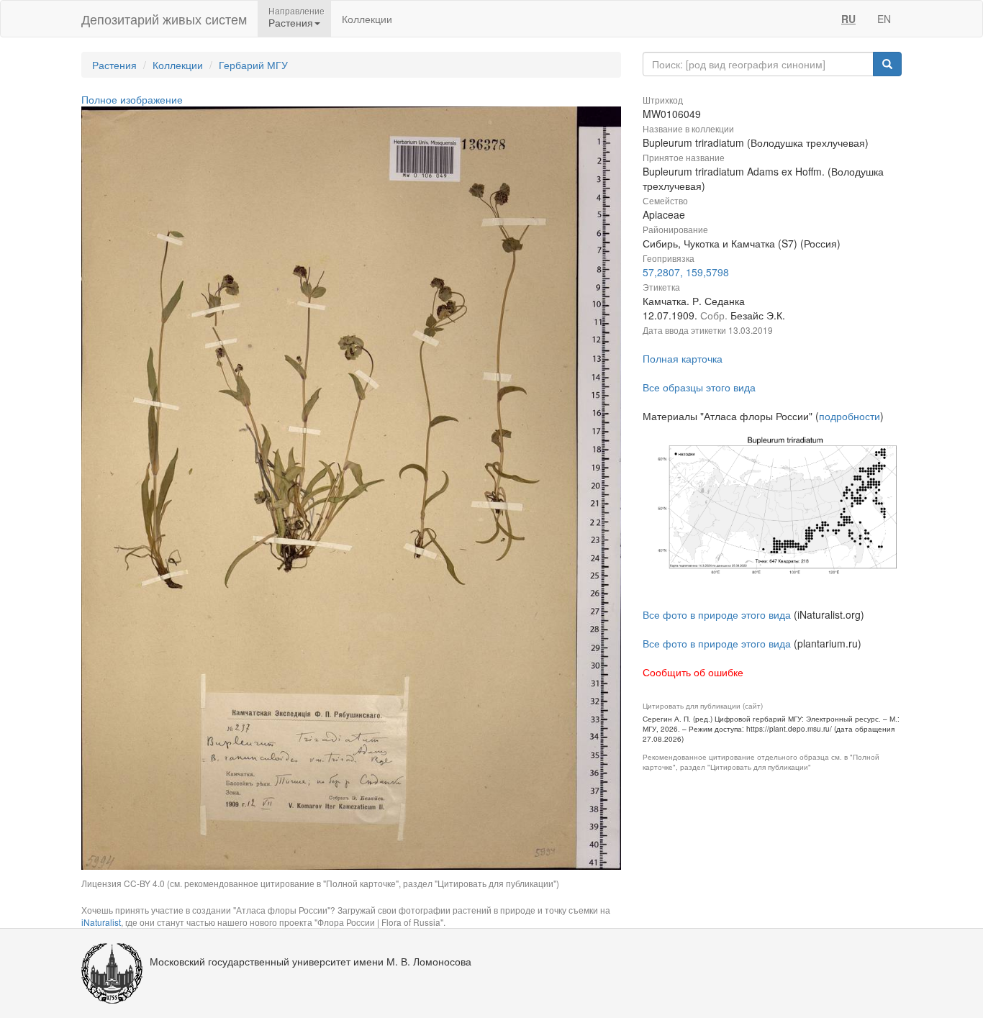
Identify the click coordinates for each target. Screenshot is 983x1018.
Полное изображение (132, 99)
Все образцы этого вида (699, 387)
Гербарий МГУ (253, 65)
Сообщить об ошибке (693, 672)
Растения (114, 65)
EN (884, 19)
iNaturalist (101, 922)
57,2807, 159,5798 (686, 272)
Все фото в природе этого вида (717, 614)
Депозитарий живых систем (164, 18)
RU (848, 19)
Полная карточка (682, 358)
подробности (849, 416)
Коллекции (367, 19)
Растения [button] (290, 22)
